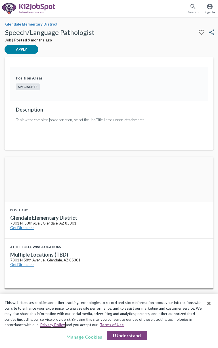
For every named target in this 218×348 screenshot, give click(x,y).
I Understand (127, 335)
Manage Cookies (84, 336)
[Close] (209, 303)
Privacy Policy (52, 324)
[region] (109, 321)
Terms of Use (112, 324)
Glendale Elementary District (31, 24)
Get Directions (22, 227)
